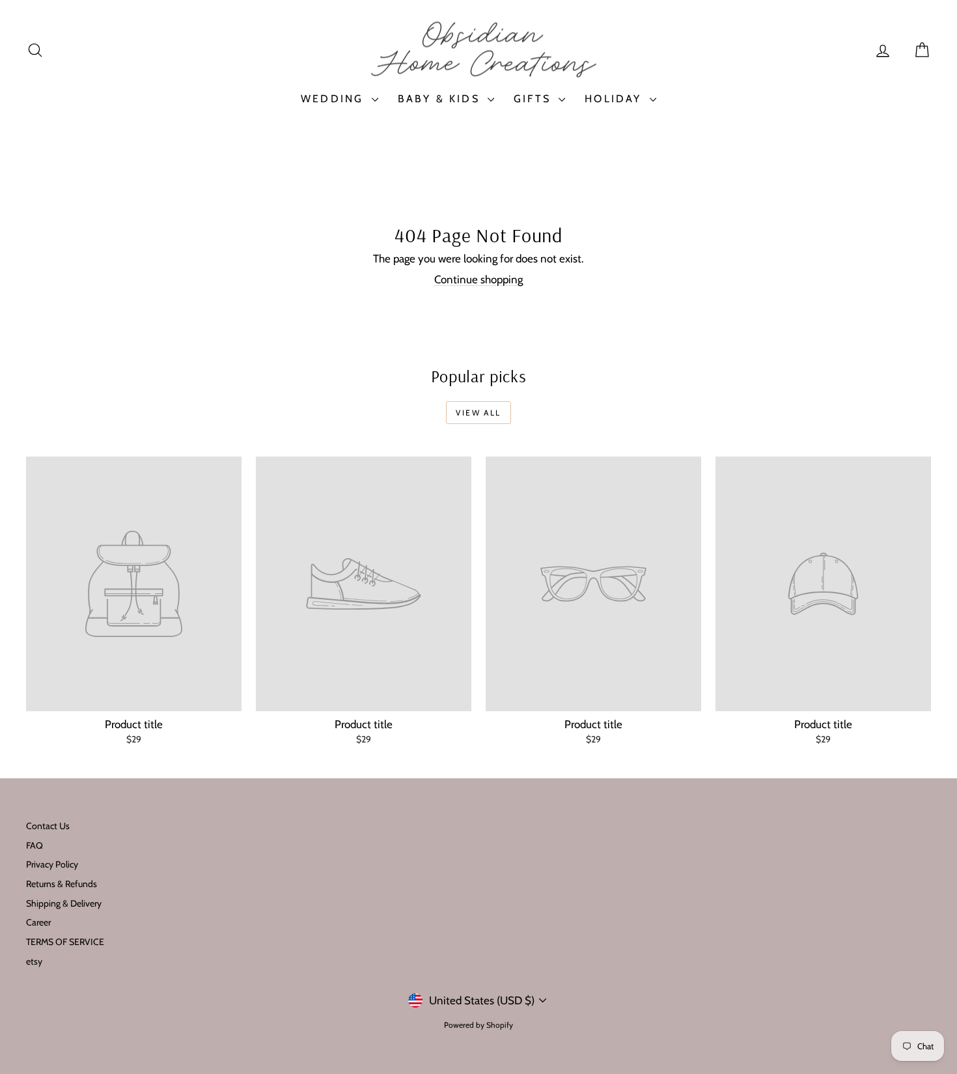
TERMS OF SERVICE (65, 942)
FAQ (34, 845)
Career (38, 922)
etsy (34, 961)
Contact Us (48, 826)
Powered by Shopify (478, 1025)
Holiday (615, 98)
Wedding (334, 98)
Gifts (534, 98)
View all (478, 412)
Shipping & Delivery (64, 903)
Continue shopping (478, 279)
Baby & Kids (441, 98)
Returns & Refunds (61, 884)
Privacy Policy (52, 864)
